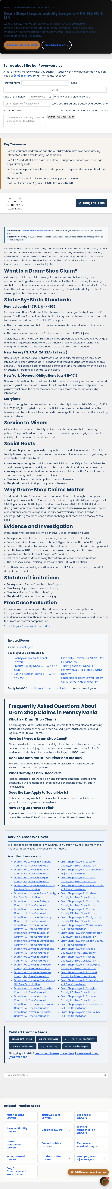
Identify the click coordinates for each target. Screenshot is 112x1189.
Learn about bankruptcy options (54, 1053)
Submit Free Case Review (61, 116)
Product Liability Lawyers (76, 1046)
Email (55, 89)
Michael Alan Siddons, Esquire (36, 230)
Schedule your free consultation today (27, 626)
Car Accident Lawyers (21, 1039)
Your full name (12, 82)
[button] (51, 203)
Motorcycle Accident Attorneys (80, 1039)
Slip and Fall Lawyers (48, 1039)
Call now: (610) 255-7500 (22, 45)
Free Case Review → (56, 45)
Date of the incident (15, 96)
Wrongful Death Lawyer (22, 1046)
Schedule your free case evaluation (47, 688)
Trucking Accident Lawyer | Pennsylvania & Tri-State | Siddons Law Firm (81, 670)
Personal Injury (24, 647)
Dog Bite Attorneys (49, 1046)
